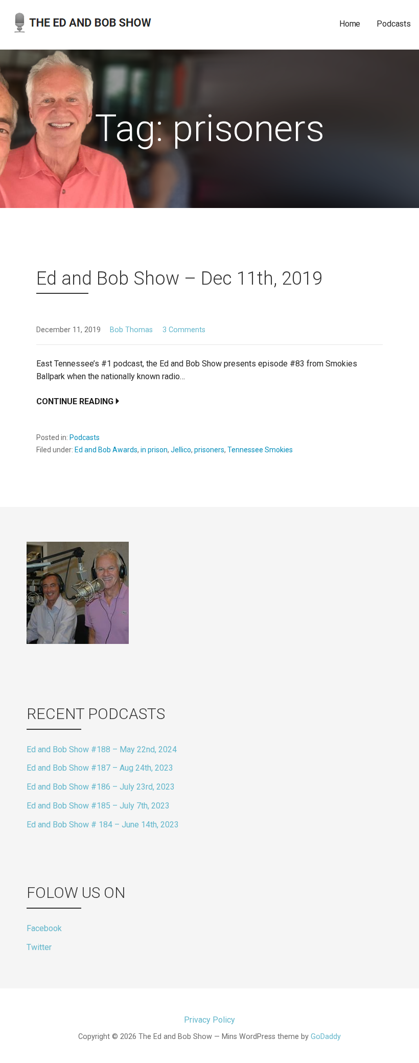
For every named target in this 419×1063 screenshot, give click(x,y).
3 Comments (183, 330)
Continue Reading (74, 401)
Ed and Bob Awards (106, 450)
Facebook (44, 928)
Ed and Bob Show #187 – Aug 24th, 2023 (100, 768)
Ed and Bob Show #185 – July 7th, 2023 (98, 806)
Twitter (39, 947)
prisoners (209, 450)
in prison (154, 450)
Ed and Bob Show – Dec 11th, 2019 (179, 278)
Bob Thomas (131, 330)
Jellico (181, 450)
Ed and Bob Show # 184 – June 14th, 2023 (103, 824)
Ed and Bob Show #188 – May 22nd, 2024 (102, 749)
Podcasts (394, 24)
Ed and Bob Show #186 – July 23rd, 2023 (101, 787)
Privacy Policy (209, 1020)
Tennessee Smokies (260, 450)
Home (349, 24)
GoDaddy (326, 1036)
